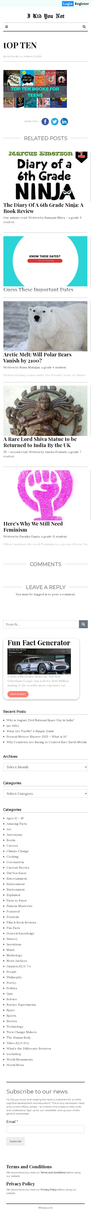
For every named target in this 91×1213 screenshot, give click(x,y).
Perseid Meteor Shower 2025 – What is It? (37, 737)
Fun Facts (13, 928)
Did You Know (16, 873)
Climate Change (18, 851)
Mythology (14, 955)
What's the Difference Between (29, 1048)
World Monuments (20, 1059)
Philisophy (14, 977)
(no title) (13, 726)
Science (12, 999)
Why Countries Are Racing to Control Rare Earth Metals (47, 742)
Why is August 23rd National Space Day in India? (40, 720)
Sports (11, 1016)
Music (11, 950)
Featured (13, 911)
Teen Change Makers (22, 1032)
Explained (13, 895)
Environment (16, 889)
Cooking (13, 857)
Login (68, 4)
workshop (14, 1054)
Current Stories (18, 867)
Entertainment (17, 878)
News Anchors (17, 961)
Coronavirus (15, 862)
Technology (15, 1026)
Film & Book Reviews (21, 922)
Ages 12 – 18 (15, 818)
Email (12, 1122)
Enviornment (16, 884)
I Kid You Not (45, 16)
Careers (12, 846)
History (12, 939)
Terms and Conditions (53, 1172)
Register (82, 4)
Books (11, 840)
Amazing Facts (17, 824)
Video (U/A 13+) (18, 1043)
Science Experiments (21, 1005)
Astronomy (14, 835)
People (12, 972)
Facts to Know (17, 900)
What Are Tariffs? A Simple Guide (30, 731)
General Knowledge (20, 933)
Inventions (14, 944)
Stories (12, 1021)
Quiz (10, 994)
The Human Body (19, 1037)
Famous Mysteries (19, 906)
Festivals (13, 917)
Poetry (11, 983)
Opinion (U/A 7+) (19, 966)
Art (9, 829)
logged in (40, 594)
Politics (12, 988)
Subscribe (15, 1141)
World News (15, 1065)
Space (11, 1010)
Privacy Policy (49, 1189)
